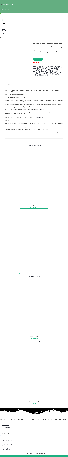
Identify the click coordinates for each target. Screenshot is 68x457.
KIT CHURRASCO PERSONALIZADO (45, 71)
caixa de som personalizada (45, 67)
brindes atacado (36, 66)
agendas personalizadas (40, 65)
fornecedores (19, 127)
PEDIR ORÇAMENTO (38, 59)
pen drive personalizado (49, 73)
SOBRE (4, 25)
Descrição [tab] (8, 85)
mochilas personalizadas (56, 72)
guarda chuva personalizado (50, 70)
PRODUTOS (5, 24)
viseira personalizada (45, 75)
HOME (4, 23)
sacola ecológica (43, 74)
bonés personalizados (50, 65)
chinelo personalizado (55, 69)
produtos (34, 104)
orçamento (41, 109)
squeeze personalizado (52, 74)
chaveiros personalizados (44, 69)
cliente (33, 100)
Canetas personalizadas (48, 68)
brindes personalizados (38, 117)
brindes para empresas (54, 66)
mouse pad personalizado (38, 73)
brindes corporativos (44, 66)
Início (34, 39)
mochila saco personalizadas (45, 72)
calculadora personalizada (57, 67)
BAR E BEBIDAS (39, 39)
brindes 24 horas (58, 65)
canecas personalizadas (38, 68)
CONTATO (4, 33)
